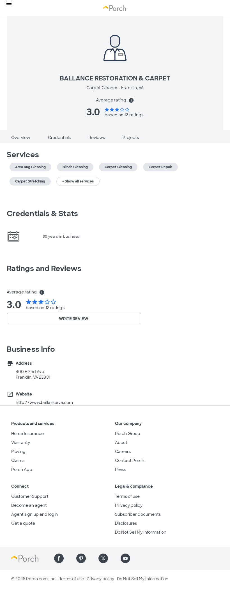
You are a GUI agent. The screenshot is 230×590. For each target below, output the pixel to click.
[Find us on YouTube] (125, 558)
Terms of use (127, 496)
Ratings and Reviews (44, 268)
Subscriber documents (138, 514)
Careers (123, 451)
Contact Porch (129, 460)
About (121, 442)
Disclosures (126, 523)
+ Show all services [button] (78, 181)
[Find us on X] (103, 558)
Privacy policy (128, 505)
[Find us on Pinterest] (81, 558)
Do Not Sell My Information (140, 532)
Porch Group (127, 433)
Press (120, 469)
